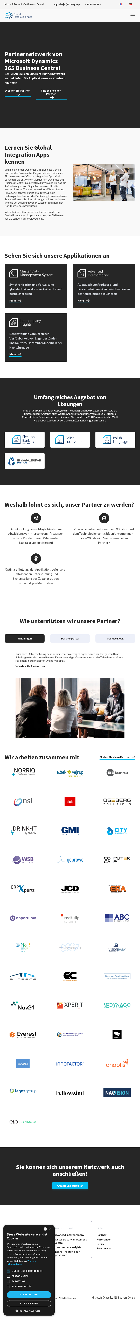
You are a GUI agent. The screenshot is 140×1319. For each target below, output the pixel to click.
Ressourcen (104, 1248)
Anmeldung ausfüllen (70, 1185)
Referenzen (104, 1239)
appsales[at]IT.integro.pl (66, 4)
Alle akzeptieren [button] (29, 1294)
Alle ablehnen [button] (29, 1303)
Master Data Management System (70, 1241)
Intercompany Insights (67, 1247)
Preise (101, 1243)
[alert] (29, 1270)
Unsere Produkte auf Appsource (66, 1253)
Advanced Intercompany (68, 1234)
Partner (102, 1234)
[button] (29, 1310)
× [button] (50, 1228)
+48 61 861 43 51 (93, 4)
